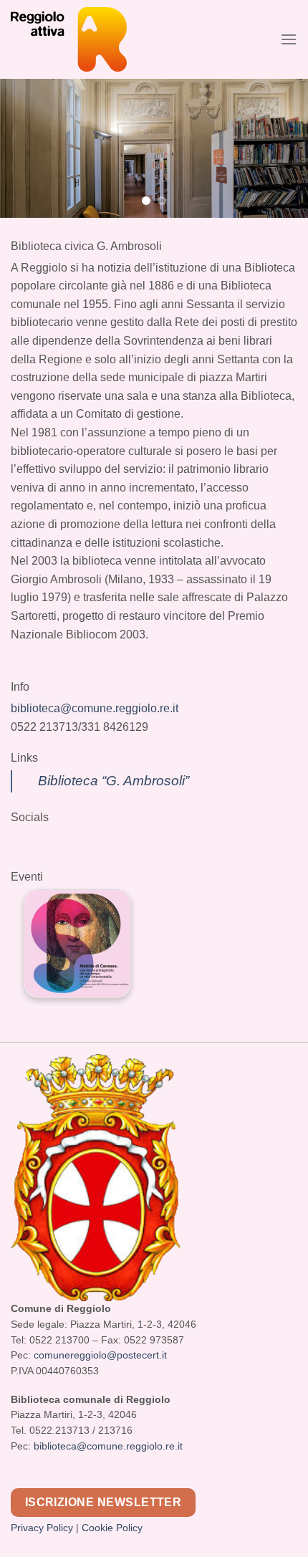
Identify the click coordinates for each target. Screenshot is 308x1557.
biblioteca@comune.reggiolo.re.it (94, 708)
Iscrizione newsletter (103, 1502)
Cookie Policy (112, 1528)
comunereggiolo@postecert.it (100, 1355)
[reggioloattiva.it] (97, 39)
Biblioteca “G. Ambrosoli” (113, 780)
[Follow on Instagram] (41, 870)
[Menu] (288, 39)
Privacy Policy (42, 1528)
